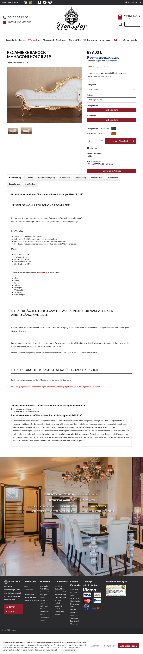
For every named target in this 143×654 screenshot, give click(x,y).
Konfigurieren (109, 646)
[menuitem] (120, 17)
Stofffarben (30, 184)
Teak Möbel (44, 586)
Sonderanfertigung (46, 177)
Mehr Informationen (66, 650)
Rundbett (58, 586)
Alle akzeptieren (128, 645)
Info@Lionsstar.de (19, 22)
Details (30, 177)
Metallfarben (97, 177)
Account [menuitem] (133, 2)
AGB (26, 586)
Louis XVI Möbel (58, 607)
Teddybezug (80, 177)
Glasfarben (65, 177)
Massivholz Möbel (44, 601)
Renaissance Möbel (59, 613)
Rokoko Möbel (60, 592)
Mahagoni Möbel (43, 596)
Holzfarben (113, 177)
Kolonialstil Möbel (44, 607)
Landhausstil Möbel (44, 613)
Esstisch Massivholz (74, 611)
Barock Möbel (45, 592)
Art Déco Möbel (58, 601)
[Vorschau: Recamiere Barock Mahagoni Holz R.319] (13, 132)
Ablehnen (95, 646)
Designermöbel (60, 597)
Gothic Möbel (60, 589)
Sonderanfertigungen (30, 600)
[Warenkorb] (120, 17)
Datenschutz (29, 595)
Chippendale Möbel (44, 618)
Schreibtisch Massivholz (74, 622)
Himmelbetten (75, 601)
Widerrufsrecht (30, 597)
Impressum (28, 589)
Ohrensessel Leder (74, 605)
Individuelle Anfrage (111, 170)
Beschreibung (15, 177)
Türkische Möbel (73, 593)
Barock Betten (75, 598)
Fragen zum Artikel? (22, 409)
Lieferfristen (28, 592)
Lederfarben (14, 184)
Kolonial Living (60, 595)
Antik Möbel (44, 589)
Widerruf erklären (10, 608)
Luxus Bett (74, 590)
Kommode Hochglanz (74, 616)
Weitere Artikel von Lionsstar (26, 411)
